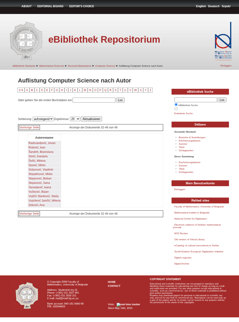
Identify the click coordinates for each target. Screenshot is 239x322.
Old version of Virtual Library (189, 239)
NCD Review (181, 233)
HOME (112, 282)
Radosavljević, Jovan (42, 143)
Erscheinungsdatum (189, 140)
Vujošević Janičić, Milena (44, 200)
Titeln (182, 147)
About (26, 6)
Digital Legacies (182, 257)
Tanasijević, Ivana (39, 187)
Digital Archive (181, 263)
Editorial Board (50, 6)
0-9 (21, 90)
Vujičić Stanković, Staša (43, 196)
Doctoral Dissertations (79, 66)
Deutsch (213, 6)
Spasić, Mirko (37, 165)
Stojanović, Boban (40, 178)
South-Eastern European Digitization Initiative (198, 251)
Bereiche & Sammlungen (192, 137)
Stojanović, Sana (39, 183)
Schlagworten (186, 150)
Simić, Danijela (38, 156)
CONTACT (114, 285)
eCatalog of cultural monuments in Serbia (196, 245)
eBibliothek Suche (188, 105)
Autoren (183, 144)
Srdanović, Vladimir (40, 169)
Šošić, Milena (37, 160)
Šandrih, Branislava (40, 152)
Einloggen (226, 65)
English (201, 6)
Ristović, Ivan (36, 147)
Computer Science (105, 66)
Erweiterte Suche (183, 113)
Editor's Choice (81, 6)
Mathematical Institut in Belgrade (192, 212)
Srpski (226, 6)
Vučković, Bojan (38, 191)
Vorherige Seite (29, 127)
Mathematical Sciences (51, 66)
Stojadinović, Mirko (40, 174)
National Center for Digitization (190, 218)
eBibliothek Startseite (23, 66)
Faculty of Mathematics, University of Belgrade (199, 206)
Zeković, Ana (36, 205)
